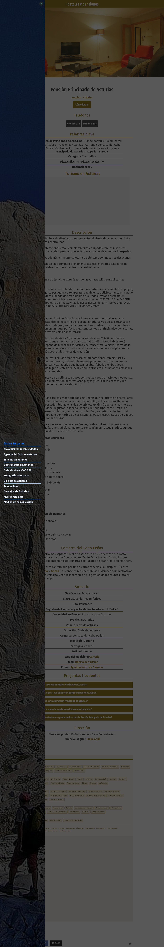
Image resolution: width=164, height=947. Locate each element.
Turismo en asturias (15, 459)
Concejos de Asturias (16, 491)
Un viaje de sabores (15, 480)
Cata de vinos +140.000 (18, 470)
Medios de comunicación (18, 502)
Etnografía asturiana (16, 475)
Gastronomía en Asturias (18, 464)
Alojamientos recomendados (21, 449)
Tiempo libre (11, 486)
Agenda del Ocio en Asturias (20, 454)
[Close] (41, 4)
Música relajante (13, 496)
